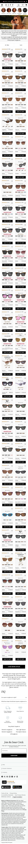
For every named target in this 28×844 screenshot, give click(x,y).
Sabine (4, 523)
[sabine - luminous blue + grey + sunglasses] (7, 514)
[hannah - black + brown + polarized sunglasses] (21, 450)
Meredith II (18, 502)
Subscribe (14, 755)
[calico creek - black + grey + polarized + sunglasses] (21, 536)
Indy (16, 523)
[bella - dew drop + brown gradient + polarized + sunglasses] (7, 581)
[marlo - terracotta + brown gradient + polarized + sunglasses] (7, 625)
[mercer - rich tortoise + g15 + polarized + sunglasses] (21, 406)
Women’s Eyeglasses (7, 732)
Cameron (17, 195)
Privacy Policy (13, 793)
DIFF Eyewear (10, 842)
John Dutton (5, 348)
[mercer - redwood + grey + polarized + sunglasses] (21, 625)
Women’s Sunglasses (7, 729)
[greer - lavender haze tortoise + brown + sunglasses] (7, 493)
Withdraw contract (6, 796)
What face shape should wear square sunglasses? (13, 701)
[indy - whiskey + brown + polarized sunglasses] (21, 514)
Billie (16, 108)
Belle (16, 348)
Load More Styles (14, 667)
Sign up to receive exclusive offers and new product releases (14, 746)
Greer (16, 64)
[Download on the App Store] (6, 787)
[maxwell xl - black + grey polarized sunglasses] (21, 603)
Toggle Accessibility (17, 797)
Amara (4, 151)
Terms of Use (4, 793)
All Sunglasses (14, 734)
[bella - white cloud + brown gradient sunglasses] (21, 143)
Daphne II (17, 392)
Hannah (4, 326)
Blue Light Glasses (21, 729)
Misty (16, 480)
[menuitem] (18, 5)
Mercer (17, 414)
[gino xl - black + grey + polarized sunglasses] (21, 428)
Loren (16, 652)
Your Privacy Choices (20, 795)
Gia (16, 239)
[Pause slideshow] (26, 1)
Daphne (4, 129)
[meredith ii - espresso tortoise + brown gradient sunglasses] (21, 493)
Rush (3, 655)
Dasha (17, 173)
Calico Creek (3, 415)
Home (3, 27)
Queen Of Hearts (4, 393)
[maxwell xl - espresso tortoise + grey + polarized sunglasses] (21, 581)
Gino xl (17, 129)
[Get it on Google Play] (17, 787)
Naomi (4, 370)
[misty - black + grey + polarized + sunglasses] (21, 471)
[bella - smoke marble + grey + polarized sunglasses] (7, 165)
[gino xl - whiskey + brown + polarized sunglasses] (7, 187)
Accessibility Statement (7, 795)
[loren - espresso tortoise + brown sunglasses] (21, 647)
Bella (3, 64)
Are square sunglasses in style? (8, 697)
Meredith (4, 261)
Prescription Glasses (21, 732)
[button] (2, 5)
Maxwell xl (4, 108)
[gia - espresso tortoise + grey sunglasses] (7, 450)
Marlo (3, 633)
